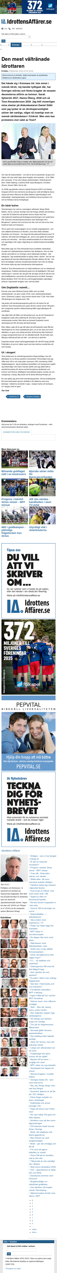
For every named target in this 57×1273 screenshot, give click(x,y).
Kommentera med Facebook (16, 432)
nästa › (34, 1229)
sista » (34, 1232)
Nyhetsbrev (38, 45)
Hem (6, 1241)
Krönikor (16, 45)
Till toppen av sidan (13, 1269)
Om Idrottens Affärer (12, 49)
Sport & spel (27, 45)
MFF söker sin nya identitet (43, 1065)
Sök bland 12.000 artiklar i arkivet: (13, 34)
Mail (5, 28)
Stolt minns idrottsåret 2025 (43, 1167)
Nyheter (7, 45)
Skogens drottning (32, 396)
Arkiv (46, 45)
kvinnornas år (14, 396)
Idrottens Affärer (26, 21)
